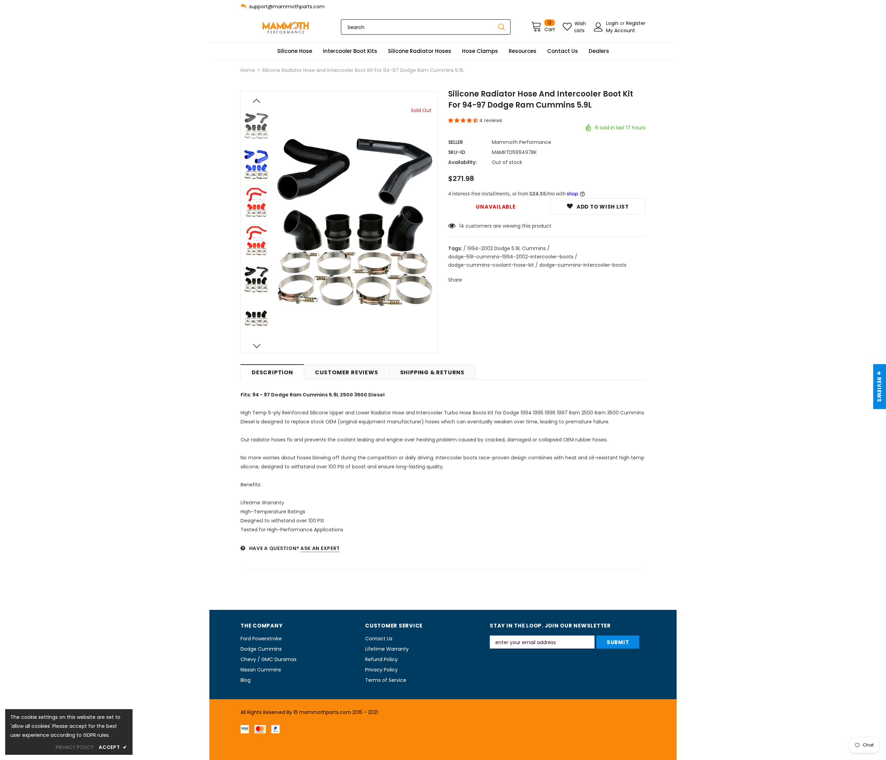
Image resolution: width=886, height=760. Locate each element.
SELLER (455, 142)
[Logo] (286, 27)
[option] (354, 222)
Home (248, 70)
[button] (463, 120)
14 (461, 225)
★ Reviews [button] (879, 386)
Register (635, 23)
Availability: (462, 162)
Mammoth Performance (521, 142)
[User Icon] (598, 26)
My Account (620, 30)
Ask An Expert (320, 548)
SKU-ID (456, 152)
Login (613, 23)
